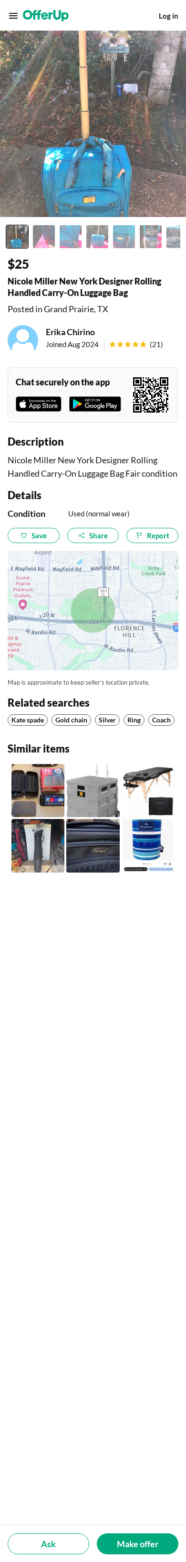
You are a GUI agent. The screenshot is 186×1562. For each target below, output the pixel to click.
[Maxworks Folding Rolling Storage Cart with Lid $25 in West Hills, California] (92, 790)
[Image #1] (17, 237)
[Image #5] (124, 237)
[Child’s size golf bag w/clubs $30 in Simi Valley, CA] (37, 845)
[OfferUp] (46, 16)
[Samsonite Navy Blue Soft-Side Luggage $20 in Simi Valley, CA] (92, 845)
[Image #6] (150, 237)
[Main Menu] (13, 16)
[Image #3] (70, 237)
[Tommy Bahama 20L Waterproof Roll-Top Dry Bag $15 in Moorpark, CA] (148, 845)
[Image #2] (43, 237)
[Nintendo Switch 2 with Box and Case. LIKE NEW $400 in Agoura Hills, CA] (37, 790)
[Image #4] (97, 237)
